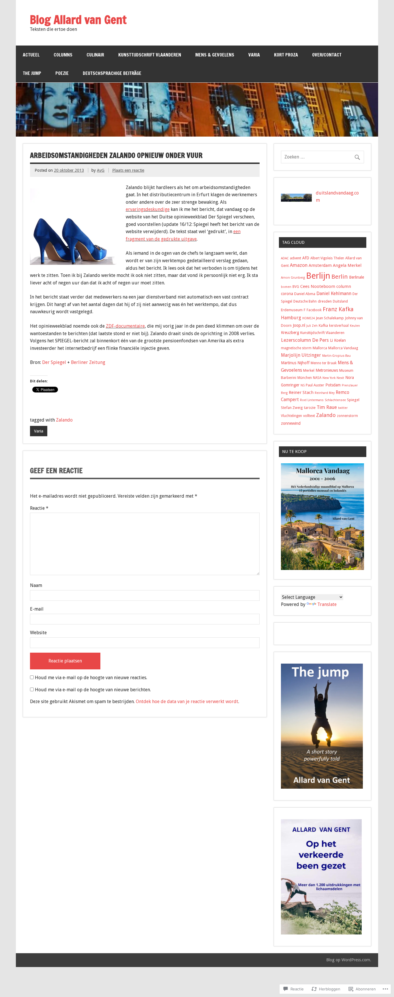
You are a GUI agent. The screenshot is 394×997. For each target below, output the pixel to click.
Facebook (314, 310)
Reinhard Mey (325, 393)
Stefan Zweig (292, 407)
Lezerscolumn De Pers (305, 340)
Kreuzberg (290, 332)
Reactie (39, 508)
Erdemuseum (292, 310)
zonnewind (291, 423)
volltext (309, 415)
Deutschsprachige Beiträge (112, 73)
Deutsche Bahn (305, 301)
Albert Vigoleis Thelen (327, 258)
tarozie (310, 407)
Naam (36, 585)
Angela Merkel (347, 265)
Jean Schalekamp (330, 318)
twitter (343, 408)
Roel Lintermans (312, 400)
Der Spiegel (54, 362)
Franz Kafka (338, 309)
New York (328, 378)
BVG (295, 287)
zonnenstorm (347, 416)
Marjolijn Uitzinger (301, 355)
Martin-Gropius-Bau (336, 356)
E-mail (37, 609)
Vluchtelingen (291, 416)
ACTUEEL (31, 55)
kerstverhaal (339, 326)
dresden (325, 301)
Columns (63, 55)
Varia (254, 55)
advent (295, 258)
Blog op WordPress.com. (348, 960)
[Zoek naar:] (322, 157)
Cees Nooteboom (317, 286)
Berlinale (356, 277)
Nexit (340, 378)
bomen (286, 287)
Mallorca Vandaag (343, 348)
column (343, 286)
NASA (317, 378)
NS (303, 385)
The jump (32, 73)
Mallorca (320, 348)
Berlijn (318, 276)
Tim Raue (327, 407)
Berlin (339, 276)
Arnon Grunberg (293, 278)
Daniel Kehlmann (333, 293)
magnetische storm (296, 348)
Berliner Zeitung (88, 362)
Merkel (308, 370)
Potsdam (333, 385)
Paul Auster (315, 385)
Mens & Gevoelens (214, 55)
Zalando (64, 420)
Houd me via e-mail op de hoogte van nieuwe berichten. (93, 689)
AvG (100, 170)
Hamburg (291, 317)
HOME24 (308, 318)
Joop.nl (299, 325)
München (304, 378)
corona (287, 293)
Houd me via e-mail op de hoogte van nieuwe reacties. (91, 677)
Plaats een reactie (128, 170)
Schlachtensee (335, 400)
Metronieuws (327, 370)
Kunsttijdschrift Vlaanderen (149, 55)
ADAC (285, 258)
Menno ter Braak (324, 363)
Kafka (323, 325)
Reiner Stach (301, 392)
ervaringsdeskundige (148, 209)
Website (38, 632)
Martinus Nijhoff (295, 362)
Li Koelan (338, 340)
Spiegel (353, 400)
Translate (327, 604)
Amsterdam (320, 265)
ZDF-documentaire (125, 326)
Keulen (355, 326)
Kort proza (286, 55)
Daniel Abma (304, 294)
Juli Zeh (312, 326)
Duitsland (340, 301)
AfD (305, 258)
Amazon (298, 265)
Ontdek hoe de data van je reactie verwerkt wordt (187, 701)
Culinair (95, 55)
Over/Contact (327, 55)
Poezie (62, 73)
